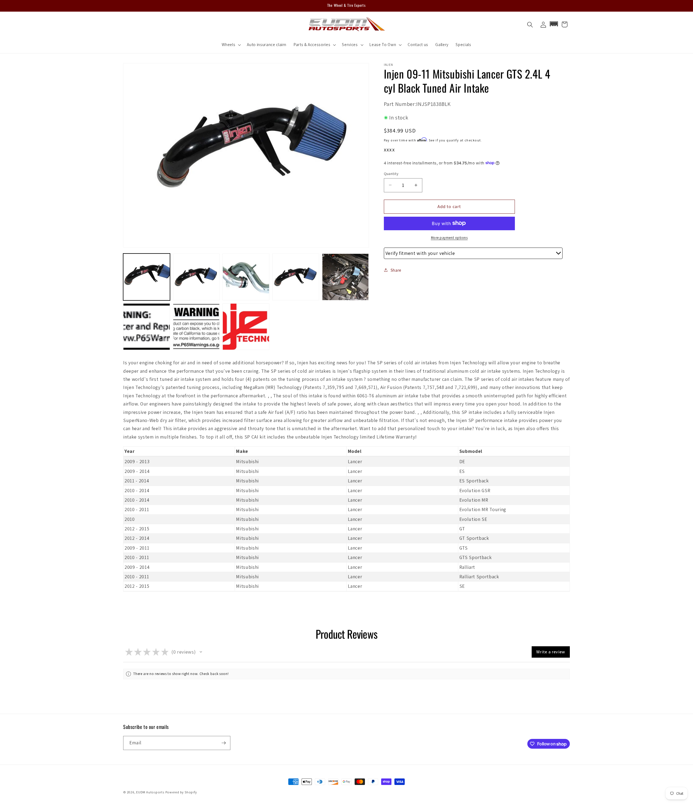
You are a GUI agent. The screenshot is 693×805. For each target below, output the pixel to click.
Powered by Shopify (181, 792)
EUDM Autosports (150, 792)
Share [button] (396, 269)
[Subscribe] (223, 743)
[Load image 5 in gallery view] (345, 277)
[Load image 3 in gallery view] (246, 277)
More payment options (449, 237)
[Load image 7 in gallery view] (196, 326)
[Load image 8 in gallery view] (246, 326)
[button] (230, 44)
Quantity (391, 173)
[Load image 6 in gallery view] (146, 326)
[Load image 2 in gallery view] (196, 277)
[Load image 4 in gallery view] (295, 277)
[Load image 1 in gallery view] (146, 277)
